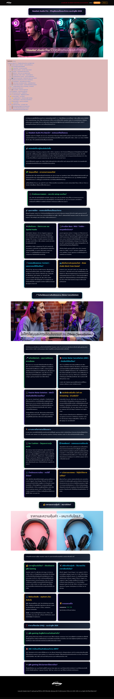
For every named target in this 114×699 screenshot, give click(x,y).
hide (14, 61)
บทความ (90, 2)
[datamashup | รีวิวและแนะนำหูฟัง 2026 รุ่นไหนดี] (14, 2)
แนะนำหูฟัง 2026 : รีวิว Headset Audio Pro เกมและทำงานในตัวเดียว (74, 2)
